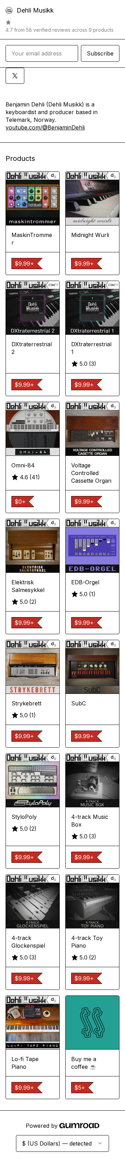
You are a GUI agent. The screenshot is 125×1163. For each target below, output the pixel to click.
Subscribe (100, 53)
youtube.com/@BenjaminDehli (45, 127)
